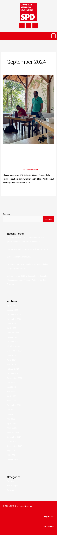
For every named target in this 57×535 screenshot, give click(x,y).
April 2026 (11, 305)
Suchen (6, 214)
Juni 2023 (11, 387)
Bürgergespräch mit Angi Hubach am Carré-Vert (28, 249)
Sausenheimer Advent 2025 (19, 257)
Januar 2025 (12, 337)
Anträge (10, 481)
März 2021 (12, 455)
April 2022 (11, 423)
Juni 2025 (11, 323)
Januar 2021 (12, 459)
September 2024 (14, 351)
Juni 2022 (11, 414)
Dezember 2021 (14, 437)
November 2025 (14, 319)
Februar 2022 (13, 432)
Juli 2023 (11, 382)
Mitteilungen (8, 170)
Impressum (49, 516)
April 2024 (11, 360)
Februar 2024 (13, 369)
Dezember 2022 (14, 405)
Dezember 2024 (14, 341)
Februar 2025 (13, 332)
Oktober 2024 (13, 346)
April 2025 (11, 328)
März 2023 (12, 400)
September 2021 (14, 446)
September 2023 (14, 378)
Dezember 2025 (14, 314)
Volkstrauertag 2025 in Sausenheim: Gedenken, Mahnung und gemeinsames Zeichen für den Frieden (28, 280)
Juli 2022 (11, 409)
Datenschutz (48, 526)
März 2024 (12, 364)
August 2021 (12, 450)
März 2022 (12, 428)
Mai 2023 (11, 391)
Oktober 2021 (13, 441)
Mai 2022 (11, 419)
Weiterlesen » (9, 189)
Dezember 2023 (14, 373)
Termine (18, 170)
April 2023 (11, 396)
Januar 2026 (12, 310)
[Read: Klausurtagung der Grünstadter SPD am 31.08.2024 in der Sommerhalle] (28, 109)
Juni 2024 (11, 355)
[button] (53, 35)
